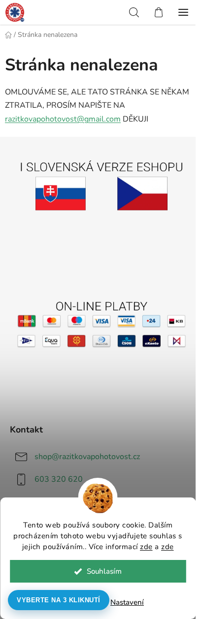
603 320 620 (58, 478)
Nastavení (127, 602)
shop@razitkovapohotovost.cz (87, 456)
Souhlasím (104, 571)
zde (146, 547)
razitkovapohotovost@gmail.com (63, 119)
